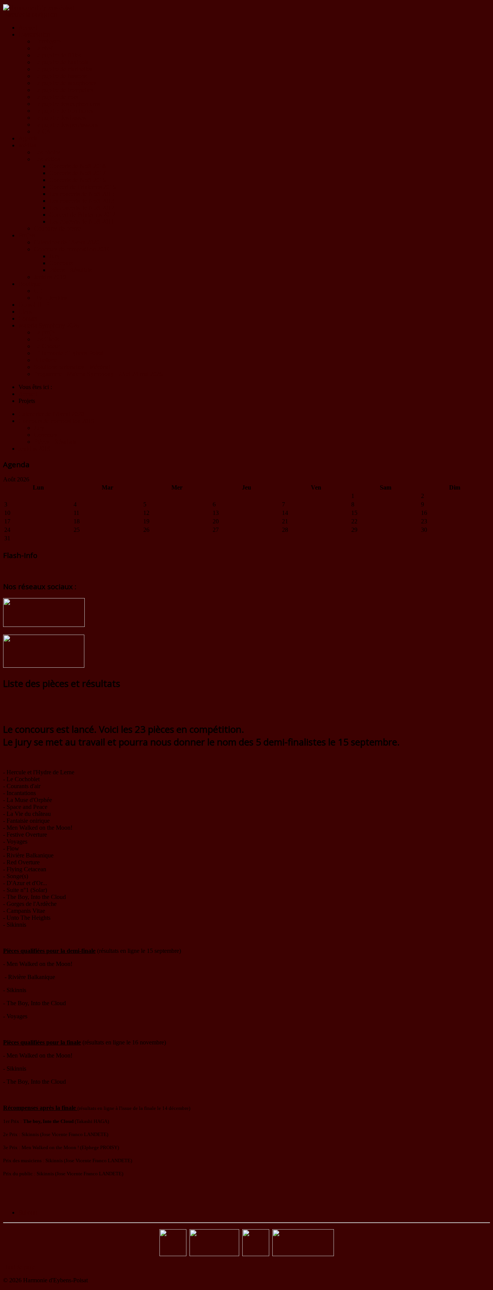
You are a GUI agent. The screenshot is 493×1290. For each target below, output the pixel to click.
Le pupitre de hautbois (61, 62)
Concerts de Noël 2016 (77, 180)
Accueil (27, 27)
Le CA (42, 131)
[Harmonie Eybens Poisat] (172, 1254)
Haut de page (19, 1267)
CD (38, 290)
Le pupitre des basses (60, 117)
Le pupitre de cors (56, 97)
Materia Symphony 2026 (48, 325)
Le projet (45, 332)
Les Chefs (46, 339)
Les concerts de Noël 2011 (81, 221)
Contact (27, 318)
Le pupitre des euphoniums (67, 103)
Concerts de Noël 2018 (77, 166)
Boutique (29, 284)
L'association (34, 34)
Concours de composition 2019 (72, 249)
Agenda (28, 138)
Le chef (43, 48)
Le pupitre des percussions (66, 124)
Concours (61, 263)
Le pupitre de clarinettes (63, 69)
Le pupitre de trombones (63, 110)
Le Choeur (47, 346)
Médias (27, 145)
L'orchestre (47, 41)
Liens (25, 311)
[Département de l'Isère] (303, 1254)
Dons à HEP (33, 304)
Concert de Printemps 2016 (82, 187)
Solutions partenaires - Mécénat (72, 367)
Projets (26, 235)
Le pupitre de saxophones (65, 83)
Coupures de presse (57, 228)
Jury (54, 256)
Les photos (47, 152)
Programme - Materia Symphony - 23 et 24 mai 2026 (98, 374)
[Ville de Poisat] (255, 1254)
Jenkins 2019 (50, 277)
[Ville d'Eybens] (214, 1254)
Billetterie (45, 360)
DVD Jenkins (50, 297)
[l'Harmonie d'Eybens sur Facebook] (44, 625)
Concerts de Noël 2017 (77, 173)
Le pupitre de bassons (60, 76)
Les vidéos (47, 159)
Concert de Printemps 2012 (82, 214)
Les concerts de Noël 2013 (81, 200)
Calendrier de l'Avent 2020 (66, 242)
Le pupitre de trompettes (63, 90)
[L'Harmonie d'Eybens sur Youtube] (43, 665)
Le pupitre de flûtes (57, 55)
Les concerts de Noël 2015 (81, 193)
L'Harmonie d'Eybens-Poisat (69, 353)
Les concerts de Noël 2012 (81, 207)
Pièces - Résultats (70, 270)
